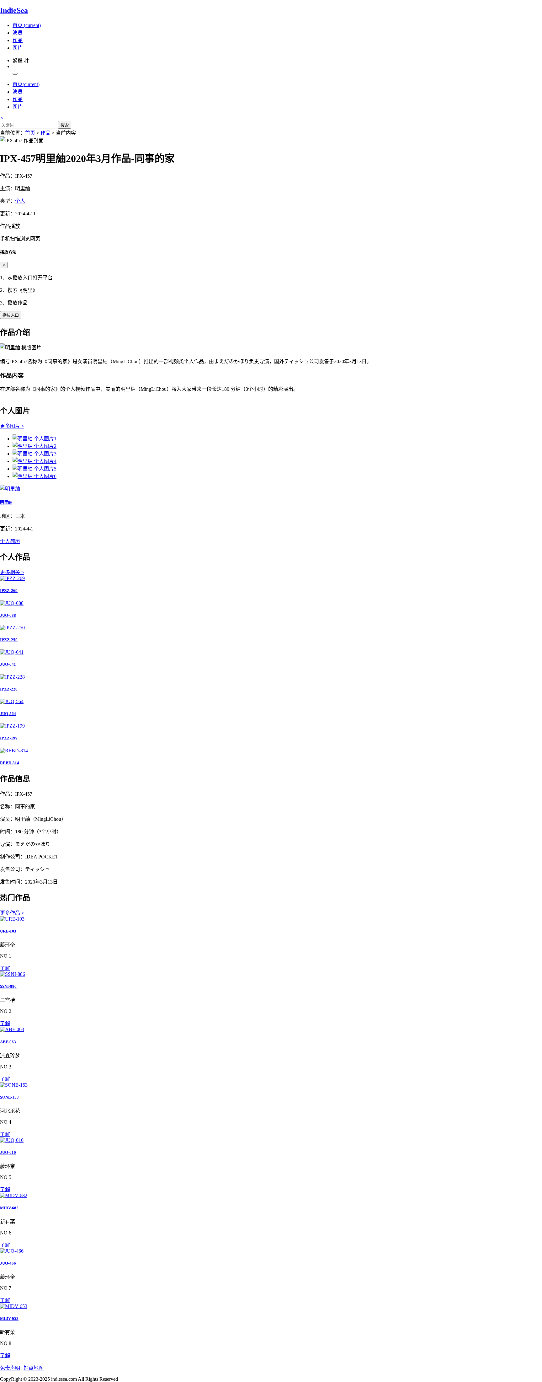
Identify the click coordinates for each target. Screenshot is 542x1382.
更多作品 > (12, 913)
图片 (18, 48)
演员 (18, 32)
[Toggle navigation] (15, 74)
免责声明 (10, 1368)
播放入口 (11, 315)
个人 (20, 201)
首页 (27, 25)
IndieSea (14, 10)
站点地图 (34, 1368)
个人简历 (10, 541)
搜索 (65, 125)
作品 (18, 40)
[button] (271, 232)
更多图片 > (12, 426)
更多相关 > (12, 572)
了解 (5, 968)
